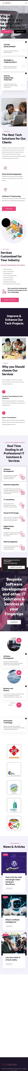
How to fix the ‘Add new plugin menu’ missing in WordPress (13, 881)
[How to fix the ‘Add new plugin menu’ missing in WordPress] (14, 863)
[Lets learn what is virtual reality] (14, 943)
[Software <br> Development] (14, 644)
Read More (9, 888)
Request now (20, 31)
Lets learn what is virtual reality (12, 958)
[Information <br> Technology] (14, 709)
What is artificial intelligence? (12, 921)
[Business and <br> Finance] (14, 677)
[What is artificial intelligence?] (14, 906)
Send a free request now (10, 563)
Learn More (7, 31)
